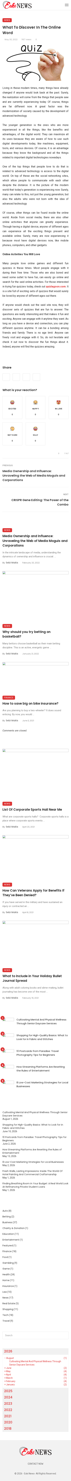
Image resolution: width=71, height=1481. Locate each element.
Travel (6, 1320)
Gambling (8, 1263)
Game (6, 1268)
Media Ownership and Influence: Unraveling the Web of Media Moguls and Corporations (33, 475)
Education (8, 1234)
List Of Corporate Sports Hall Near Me (32, 809)
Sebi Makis (12, 562)
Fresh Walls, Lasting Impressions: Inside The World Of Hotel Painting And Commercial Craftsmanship (32, 1172)
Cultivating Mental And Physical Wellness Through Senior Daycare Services (41, 1021)
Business (7, 1222)
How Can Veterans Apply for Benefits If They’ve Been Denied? (33, 893)
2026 (8, 1351)
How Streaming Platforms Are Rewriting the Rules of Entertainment (41, 1068)
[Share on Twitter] (16, 377)
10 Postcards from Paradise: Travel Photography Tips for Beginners (38, 1053)
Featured (7, 1245)
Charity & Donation (13, 1228)
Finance (8, 697)
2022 (8, 1410)
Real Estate (8, 1303)
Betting (6, 1216)
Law (4, 1292)
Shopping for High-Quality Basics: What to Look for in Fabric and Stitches (42, 1037)
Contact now (35, 1463)
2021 (7, 1416)
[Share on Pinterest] (26, 377)
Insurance (8, 1286)
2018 (8, 1428)
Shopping (7, 1309)
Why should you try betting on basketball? (26, 634)
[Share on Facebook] (6, 377)
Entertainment (10, 1239)
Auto (5, 1210)
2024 (8, 1397)
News (7, 20)
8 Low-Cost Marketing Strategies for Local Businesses (42, 1084)
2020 (8, 1422)
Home (5, 1280)
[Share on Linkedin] (36, 377)
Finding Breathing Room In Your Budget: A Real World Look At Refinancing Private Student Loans (35, 1185)
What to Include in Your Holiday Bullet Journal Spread (32, 978)
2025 (8, 1391)
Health (6, 1274)
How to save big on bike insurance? (30, 703)
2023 (8, 1403)
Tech (5, 1315)
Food (5, 1257)
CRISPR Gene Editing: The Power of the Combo (40, 502)
